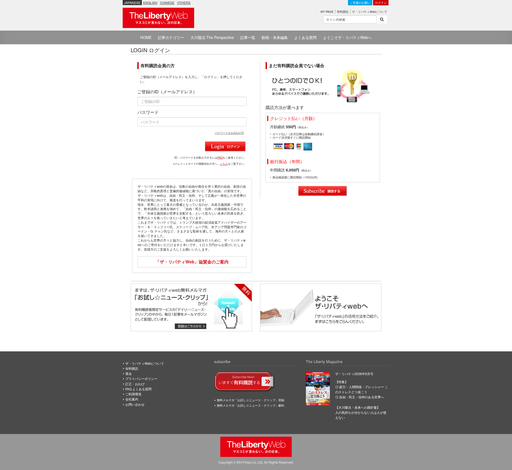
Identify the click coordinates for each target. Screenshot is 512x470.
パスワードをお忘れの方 (229, 133)
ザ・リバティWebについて (369, 11)
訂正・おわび (135, 383)
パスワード (148, 112)
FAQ (220, 157)
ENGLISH (150, 2)
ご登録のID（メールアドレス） (167, 91)
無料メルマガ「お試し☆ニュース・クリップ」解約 (250, 405)
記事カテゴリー (171, 37)
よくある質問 (305, 37)
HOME (145, 37)
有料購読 (343, 11)
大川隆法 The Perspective (212, 37)
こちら (224, 164)
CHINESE (167, 2)
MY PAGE (327, 11)
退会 (128, 373)
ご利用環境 (133, 394)
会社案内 (131, 399)
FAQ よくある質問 (138, 389)
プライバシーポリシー (141, 378)
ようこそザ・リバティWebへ (347, 37)
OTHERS (183, 2)
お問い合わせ (135, 404)
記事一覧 (247, 37)
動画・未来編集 (275, 37)
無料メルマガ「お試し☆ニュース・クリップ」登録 (250, 400)
